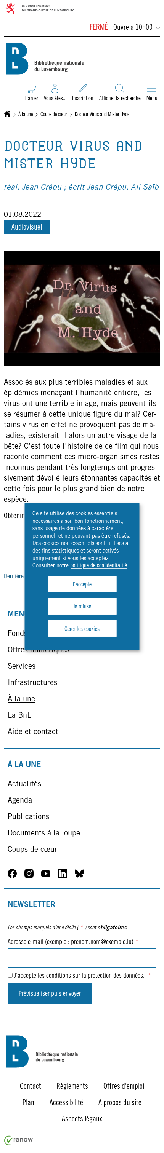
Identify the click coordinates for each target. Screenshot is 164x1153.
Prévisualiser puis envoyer (50, 994)
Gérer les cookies (82, 629)
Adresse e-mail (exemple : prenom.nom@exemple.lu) (73, 942)
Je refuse (82, 607)
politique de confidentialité (98, 566)
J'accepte (82, 585)
